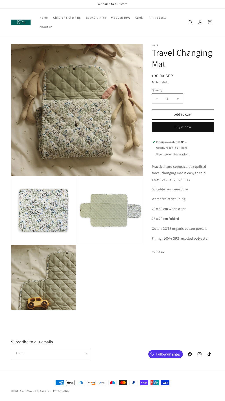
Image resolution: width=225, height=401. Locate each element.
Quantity (157, 90)
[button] (191, 22)
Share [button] (161, 252)
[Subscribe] (85, 354)
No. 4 (23, 390)
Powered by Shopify (37, 390)
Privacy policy (61, 390)
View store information (172, 154)
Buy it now (182, 127)
